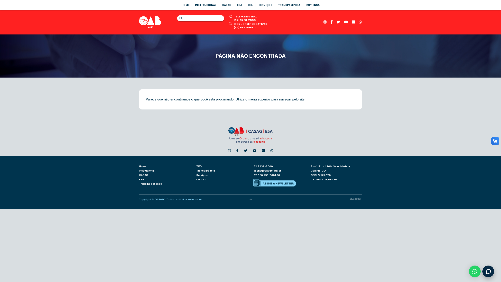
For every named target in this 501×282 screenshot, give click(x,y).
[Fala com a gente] (488, 271)
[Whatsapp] (360, 22)
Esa (239, 4)
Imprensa (313, 4)
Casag (226, 4)
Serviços (265, 4)
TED (199, 166)
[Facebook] (332, 22)
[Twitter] (338, 22)
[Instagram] (325, 22)
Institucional (205, 4)
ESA (141, 179)
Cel (250, 4)
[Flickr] (353, 22)
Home (185, 4)
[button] (475, 271)
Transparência (289, 4)
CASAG (143, 175)
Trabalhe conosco (150, 183)
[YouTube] (346, 22)
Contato (201, 179)
